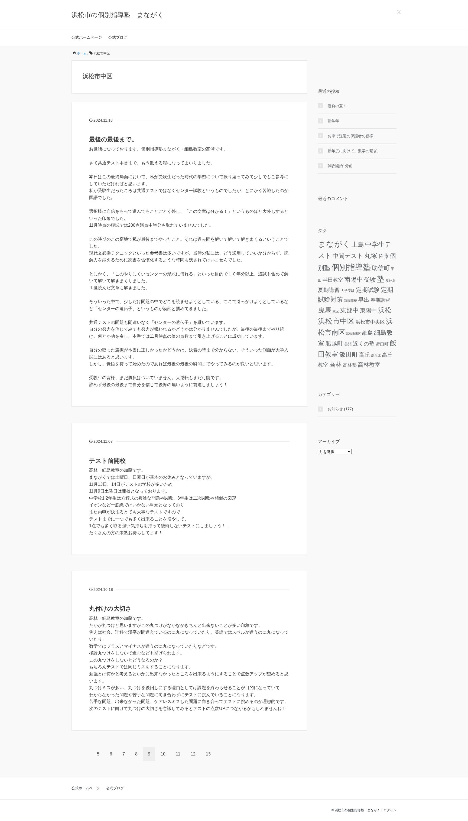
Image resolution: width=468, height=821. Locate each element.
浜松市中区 (336, 321)
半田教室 (333, 280)
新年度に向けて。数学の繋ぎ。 (354, 151)
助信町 (381, 268)
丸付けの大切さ (110, 608)
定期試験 (368, 289)
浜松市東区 (353, 333)
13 (208, 754)
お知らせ (335, 409)
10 (163, 754)
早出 (363, 300)
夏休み (390, 280)
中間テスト (348, 255)
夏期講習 (329, 290)
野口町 (382, 344)
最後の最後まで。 (113, 139)
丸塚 (370, 255)
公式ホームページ (87, 37)
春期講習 (380, 300)
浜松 (385, 310)
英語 (348, 344)
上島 (358, 244)
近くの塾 (364, 344)
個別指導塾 (351, 267)
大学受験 (348, 291)
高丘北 (376, 355)
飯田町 (348, 354)
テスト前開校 (107, 460)
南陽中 (353, 279)
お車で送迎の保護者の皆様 (350, 136)
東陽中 (368, 310)
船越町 (334, 343)
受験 (370, 279)
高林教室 (369, 364)
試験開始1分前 (340, 166)
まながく (334, 243)
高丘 (364, 355)
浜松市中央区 (370, 322)
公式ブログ (117, 37)
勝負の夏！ (337, 106)
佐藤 (383, 256)
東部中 (349, 310)
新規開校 (350, 300)
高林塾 (350, 365)
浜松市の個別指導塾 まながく (118, 14)
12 (193, 754)
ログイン (390, 810)
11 (178, 754)
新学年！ (335, 121)
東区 (336, 311)
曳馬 (325, 310)
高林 (335, 364)
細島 (367, 333)
